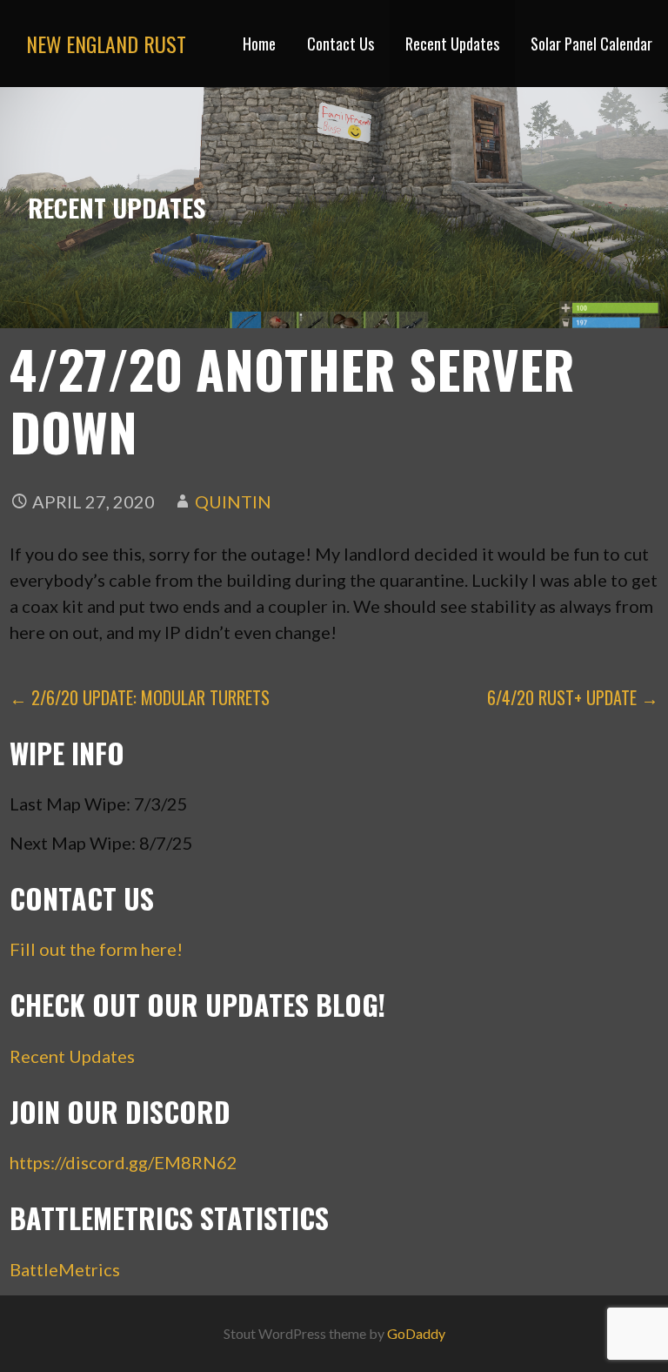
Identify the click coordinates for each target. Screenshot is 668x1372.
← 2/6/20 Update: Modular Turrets (140, 697)
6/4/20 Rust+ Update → (572, 697)
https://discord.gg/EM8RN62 (123, 1162)
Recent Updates (452, 43)
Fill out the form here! (96, 948)
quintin (233, 501)
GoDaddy (416, 1333)
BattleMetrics (65, 1269)
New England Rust (106, 43)
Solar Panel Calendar (591, 43)
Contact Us (340, 43)
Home (259, 43)
